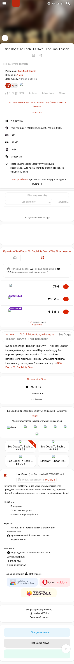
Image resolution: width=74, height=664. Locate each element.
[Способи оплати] (15, 257)
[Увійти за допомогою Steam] (12, 427)
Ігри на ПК (35, 387)
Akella (20, 75)
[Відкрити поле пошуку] (68, 4)
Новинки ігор (37, 393)
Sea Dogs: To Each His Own (24, 446)
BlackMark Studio (26, 71)
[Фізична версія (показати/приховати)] (31, 257)
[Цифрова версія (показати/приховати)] (26, 257)
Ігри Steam (36, 399)
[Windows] (42, 257)
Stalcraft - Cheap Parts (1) (55, 460)
